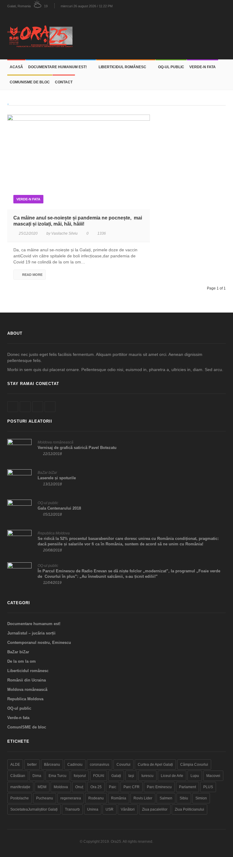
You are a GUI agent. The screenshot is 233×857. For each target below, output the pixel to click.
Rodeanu (96, 798)
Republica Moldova (54, 533)
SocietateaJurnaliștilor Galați (34, 809)
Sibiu (184, 798)
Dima (36, 776)
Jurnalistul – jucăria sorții (31, 633)
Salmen (166, 798)
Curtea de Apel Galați (155, 764)
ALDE (15, 764)
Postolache (19, 798)
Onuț (79, 787)
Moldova (61, 787)
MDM (42, 787)
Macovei (213, 776)
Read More (32, 274)
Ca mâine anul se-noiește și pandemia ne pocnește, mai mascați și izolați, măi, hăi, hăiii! (77, 220)
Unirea (92, 809)
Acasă (16, 67)
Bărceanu (52, 764)
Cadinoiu (75, 764)
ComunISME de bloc (30, 82)
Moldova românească (55, 442)
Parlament (187, 787)
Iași (131, 776)
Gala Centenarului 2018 (59, 508)
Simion (201, 798)
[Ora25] (42, 35)
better (32, 764)
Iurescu (147, 776)
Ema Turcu (57, 776)
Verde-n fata (202, 67)
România (118, 798)
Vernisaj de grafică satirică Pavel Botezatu (77, 447)
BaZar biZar (47, 472)
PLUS (208, 787)
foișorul (80, 776)
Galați (116, 776)
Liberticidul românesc (122, 67)
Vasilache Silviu (64, 233)
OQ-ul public (171, 67)
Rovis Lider (142, 798)
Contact (64, 82)
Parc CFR (131, 787)
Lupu (195, 776)
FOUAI (98, 776)
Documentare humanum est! (57, 67)
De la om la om (21, 661)
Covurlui (123, 764)
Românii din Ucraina (26, 680)
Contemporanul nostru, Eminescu (39, 642)
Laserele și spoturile (57, 478)
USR (109, 809)
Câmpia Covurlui (194, 764)
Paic (112, 787)
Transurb (72, 809)
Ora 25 (96, 787)
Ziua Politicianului (189, 809)
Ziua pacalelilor (154, 809)
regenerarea (70, 798)
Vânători (128, 809)
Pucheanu (44, 798)
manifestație (20, 787)
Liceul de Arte (172, 776)
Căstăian (17, 776)
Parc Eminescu (159, 787)
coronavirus (99, 764)
